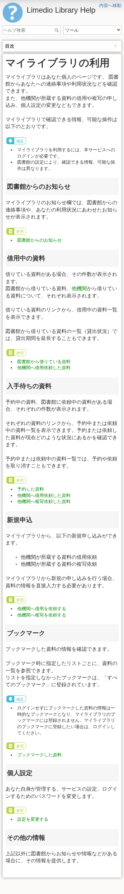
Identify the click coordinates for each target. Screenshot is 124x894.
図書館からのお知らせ (39, 240)
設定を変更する (32, 819)
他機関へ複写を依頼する (41, 614)
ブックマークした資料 (39, 754)
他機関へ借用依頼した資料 (44, 367)
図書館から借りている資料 (44, 361)
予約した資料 (30, 489)
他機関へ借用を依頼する (41, 608)
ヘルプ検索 (57, 30)
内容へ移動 (110, 5)
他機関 (79, 288)
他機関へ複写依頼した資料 (44, 501)
